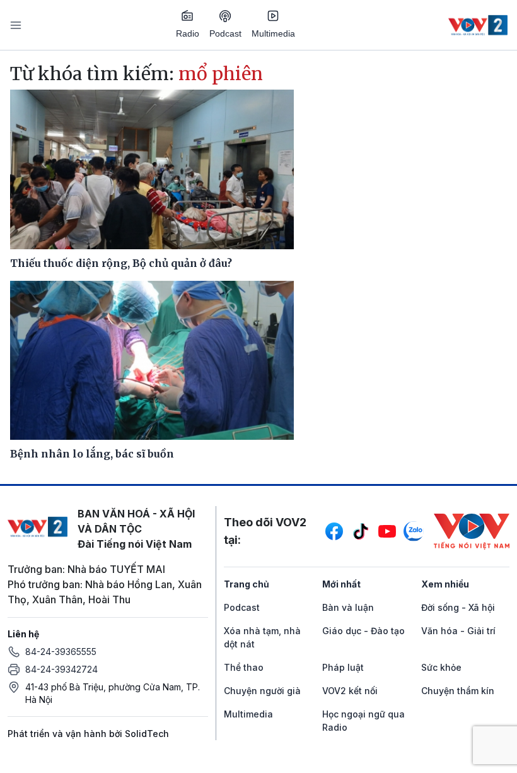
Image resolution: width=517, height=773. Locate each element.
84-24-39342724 (61, 669)
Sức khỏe (441, 667)
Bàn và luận (348, 607)
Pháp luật (343, 667)
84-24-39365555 (60, 651)
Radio (187, 33)
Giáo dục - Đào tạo (363, 630)
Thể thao (244, 667)
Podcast (225, 33)
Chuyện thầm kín (457, 690)
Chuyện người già (262, 690)
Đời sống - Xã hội (458, 607)
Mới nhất (341, 584)
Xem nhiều (445, 584)
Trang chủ (246, 584)
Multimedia (273, 33)
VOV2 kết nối (350, 690)
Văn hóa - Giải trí (458, 630)
